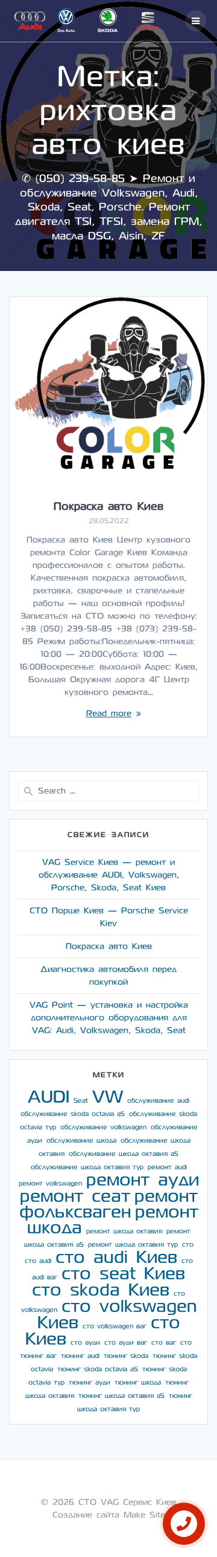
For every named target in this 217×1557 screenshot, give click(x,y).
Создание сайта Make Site (108, 1514)
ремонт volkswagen (50, 1183)
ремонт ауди (142, 1179)
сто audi (38, 1261)
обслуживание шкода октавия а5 (123, 1154)
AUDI (48, 1097)
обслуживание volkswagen (103, 1127)
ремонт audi (167, 1167)
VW (107, 1097)
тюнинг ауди (89, 1382)
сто (187, 1244)
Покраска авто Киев (108, 506)
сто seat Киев (123, 1273)
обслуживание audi (158, 1100)
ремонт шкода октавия (124, 1231)
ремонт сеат (75, 1196)
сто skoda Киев (100, 1290)
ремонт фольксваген (108, 1204)
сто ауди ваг (125, 1342)
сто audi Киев (116, 1257)
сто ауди (85, 1342)
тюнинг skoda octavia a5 (97, 1369)
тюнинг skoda (126, 1356)
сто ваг (163, 1342)
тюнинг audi (80, 1356)
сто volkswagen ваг (114, 1326)
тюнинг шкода (138, 1382)
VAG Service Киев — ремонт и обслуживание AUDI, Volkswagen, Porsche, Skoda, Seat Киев (109, 875)
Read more (108, 713)
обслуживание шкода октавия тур (87, 1167)
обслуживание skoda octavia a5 (72, 1114)
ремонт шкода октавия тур (133, 1244)
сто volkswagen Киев (117, 1314)
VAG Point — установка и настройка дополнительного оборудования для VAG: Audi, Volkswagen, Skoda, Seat (109, 1017)
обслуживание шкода (81, 1140)
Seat (81, 1100)
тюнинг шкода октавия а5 (121, 1395)
